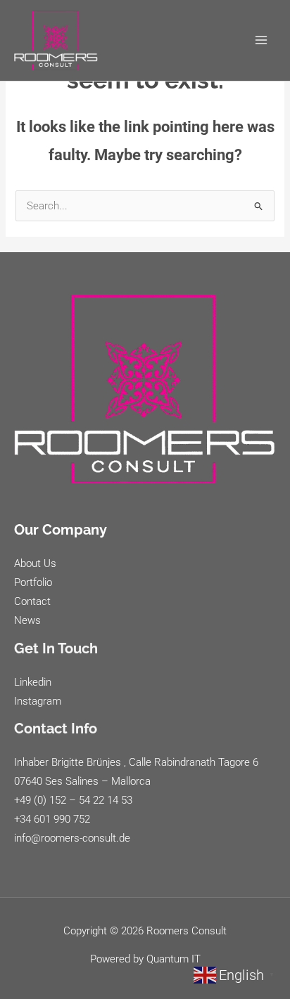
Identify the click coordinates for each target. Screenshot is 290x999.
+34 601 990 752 (52, 819)
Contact (32, 601)
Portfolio (33, 582)
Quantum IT (173, 959)
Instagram (37, 701)
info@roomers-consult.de (72, 838)
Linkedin (32, 682)
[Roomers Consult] (56, 41)
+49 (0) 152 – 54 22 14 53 (73, 800)
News (27, 620)
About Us (35, 563)
